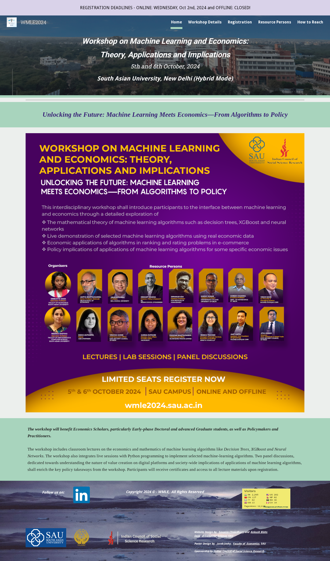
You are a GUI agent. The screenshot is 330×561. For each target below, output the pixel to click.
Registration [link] (240, 22)
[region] (165, 7)
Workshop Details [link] (205, 22)
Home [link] (176, 22)
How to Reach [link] (310, 22)
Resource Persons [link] (274, 22)
